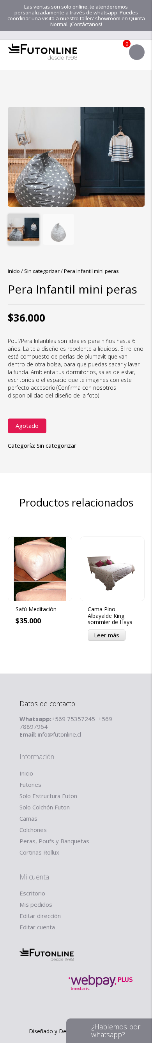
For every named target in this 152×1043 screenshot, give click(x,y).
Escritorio (32, 893)
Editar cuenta (37, 927)
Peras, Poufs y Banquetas (54, 841)
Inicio (14, 270)
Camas (28, 818)
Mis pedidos (35, 904)
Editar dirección (40, 916)
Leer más (106, 635)
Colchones (33, 830)
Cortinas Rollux (39, 852)
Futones (30, 784)
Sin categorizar (42, 270)
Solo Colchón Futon (44, 807)
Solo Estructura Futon (48, 796)
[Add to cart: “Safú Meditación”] (66, 668)
